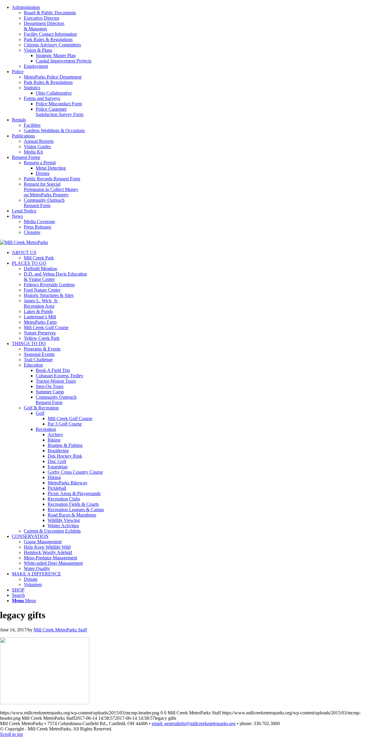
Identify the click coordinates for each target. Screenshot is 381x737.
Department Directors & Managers (44, 26)
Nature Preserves (40, 332)
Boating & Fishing (65, 445)
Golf (40, 413)
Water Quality (37, 568)
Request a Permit (40, 162)
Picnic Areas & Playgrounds (74, 493)
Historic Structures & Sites (49, 295)
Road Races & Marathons (72, 514)
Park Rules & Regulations (48, 39)
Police (18, 71)
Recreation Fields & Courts (73, 504)
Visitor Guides (37, 146)
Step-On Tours (49, 386)
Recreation (46, 429)
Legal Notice (24, 210)
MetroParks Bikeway (68, 482)
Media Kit (33, 151)
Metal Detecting (51, 167)
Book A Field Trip (53, 370)
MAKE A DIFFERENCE (36, 573)
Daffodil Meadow (40, 268)
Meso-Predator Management (50, 557)
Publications (23, 135)
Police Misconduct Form (59, 103)
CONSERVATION (30, 536)
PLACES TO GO (29, 263)
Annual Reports (39, 141)
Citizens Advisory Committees (52, 44)
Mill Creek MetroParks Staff (60, 629)
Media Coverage (39, 221)
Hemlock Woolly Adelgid (48, 552)
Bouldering (58, 450)
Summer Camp (50, 391)
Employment (36, 66)
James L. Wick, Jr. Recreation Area (41, 303)
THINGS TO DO (29, 343)
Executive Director (41, 18)
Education (33, 364)
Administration (26, 7)
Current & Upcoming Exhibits (52, 530)
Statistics (32, 87)
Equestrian (58, 466)
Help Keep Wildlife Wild (47, 547)
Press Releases (37, 226)
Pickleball (57, 488)
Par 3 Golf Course (65, 423)
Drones (42, 173)
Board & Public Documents (50, 12)
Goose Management (43, 541)
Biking (54, 439)
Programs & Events (42, 348)
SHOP (18, 589)
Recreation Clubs (64, 498)
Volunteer (33, 584)
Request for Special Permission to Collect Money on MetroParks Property (51, 189)
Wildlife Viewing (64, 520)
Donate (31, 579)
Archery (55, 434)
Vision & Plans (38, 50)
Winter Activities (63, 525)
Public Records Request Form (52, 178)
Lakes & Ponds (38, 311)
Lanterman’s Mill (40, 316)
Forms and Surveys (42, 98)
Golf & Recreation (41, 407)
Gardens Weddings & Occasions (54, 130)
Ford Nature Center (42, 289)
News (17, 216)
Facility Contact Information (50, 34)
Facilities (32, 125)
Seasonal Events (39, 354)
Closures (32, 232)
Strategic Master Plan (56, 55)
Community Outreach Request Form (44, 203)
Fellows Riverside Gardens (49, 284)
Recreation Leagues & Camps (76, 509)
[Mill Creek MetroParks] (24, 242)
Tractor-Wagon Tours (56, 381)
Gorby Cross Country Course (75, 472)
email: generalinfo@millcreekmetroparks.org (193, 723)
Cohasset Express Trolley (59, 375)
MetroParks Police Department (53, 76)
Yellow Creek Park (42, 338)
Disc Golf (57, 461)
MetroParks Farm (40, 322)
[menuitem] (196, 37)
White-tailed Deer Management (53, 563)
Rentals (19, 119)
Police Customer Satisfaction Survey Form (59, 112)
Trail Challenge (38, 359)
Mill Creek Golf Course (46, 327)
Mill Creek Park (39, 257)
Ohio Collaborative (54, 93)
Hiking (54, 477)
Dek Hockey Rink (65, 456)
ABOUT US (24, 252)
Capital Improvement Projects (63, 60)
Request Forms (26, 157)
